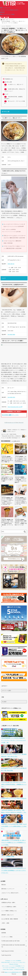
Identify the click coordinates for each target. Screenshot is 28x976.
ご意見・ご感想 (5, 923)
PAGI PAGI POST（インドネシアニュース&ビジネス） (14, 962)
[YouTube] (4, 17)
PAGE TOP (26, 945)
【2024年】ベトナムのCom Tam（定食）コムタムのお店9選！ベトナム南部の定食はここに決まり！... (14, 826)
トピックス (3, 26)
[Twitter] (2, 17)
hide (11, 79)
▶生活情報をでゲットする (10, 415)
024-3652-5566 (11, 334)
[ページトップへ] (25, 973)
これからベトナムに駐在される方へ (9, 10)
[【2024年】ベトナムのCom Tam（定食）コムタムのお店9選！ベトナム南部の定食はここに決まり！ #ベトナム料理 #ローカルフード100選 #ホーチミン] (12, 821)
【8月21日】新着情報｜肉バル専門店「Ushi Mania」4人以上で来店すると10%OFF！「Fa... (13, 811)
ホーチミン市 (7, 82)
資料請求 (2, 12)
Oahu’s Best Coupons (8, 969)
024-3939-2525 (11, 397)
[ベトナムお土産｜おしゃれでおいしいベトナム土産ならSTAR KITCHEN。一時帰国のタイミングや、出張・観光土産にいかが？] (12, 780)
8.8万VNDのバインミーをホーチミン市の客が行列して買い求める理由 (14, 769)
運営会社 (3, 884)
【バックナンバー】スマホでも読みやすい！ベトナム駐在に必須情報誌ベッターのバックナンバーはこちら (13, 870)
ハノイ (5, 94)
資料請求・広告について (7, 914)
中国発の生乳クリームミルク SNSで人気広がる (13, 798)
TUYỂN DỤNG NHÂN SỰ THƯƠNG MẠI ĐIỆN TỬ (13, 946)
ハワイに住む (21, 967)
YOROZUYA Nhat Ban (19, 969)
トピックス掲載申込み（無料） (9, 906)
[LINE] (8, 17)
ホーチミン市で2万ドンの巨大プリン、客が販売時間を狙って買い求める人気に (14, 755)
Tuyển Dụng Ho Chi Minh (7, 951)
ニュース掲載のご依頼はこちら (9, 910)
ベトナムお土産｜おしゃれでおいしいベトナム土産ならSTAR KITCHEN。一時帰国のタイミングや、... (14, 784)
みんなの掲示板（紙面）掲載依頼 (9, 918)
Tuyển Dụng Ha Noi (6, 955)
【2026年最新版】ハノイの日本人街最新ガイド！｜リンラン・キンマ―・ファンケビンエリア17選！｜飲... (13, 740)
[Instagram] (6, 17)
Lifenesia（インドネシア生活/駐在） (14, 960)
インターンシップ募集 (6, 936)
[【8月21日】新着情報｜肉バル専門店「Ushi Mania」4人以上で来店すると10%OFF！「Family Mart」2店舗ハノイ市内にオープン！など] (12, 807)
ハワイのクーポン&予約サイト (10, 967)
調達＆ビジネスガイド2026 (7, 14)
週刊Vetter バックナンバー (8, 888)
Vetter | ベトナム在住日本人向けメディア (13, 972)
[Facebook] (0, 17)
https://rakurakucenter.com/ (14, 406)
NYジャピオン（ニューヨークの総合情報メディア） (14, 966)
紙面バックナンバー (5, 7)
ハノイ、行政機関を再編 (7, 856)
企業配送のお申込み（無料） (8, 902)
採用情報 (3, 932)
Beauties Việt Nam (14, 964)
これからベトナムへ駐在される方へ (10, 892)
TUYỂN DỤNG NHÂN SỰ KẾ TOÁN (10, 941)
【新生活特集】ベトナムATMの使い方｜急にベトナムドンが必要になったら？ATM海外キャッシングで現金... (13, 842)
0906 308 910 (11, 263)
